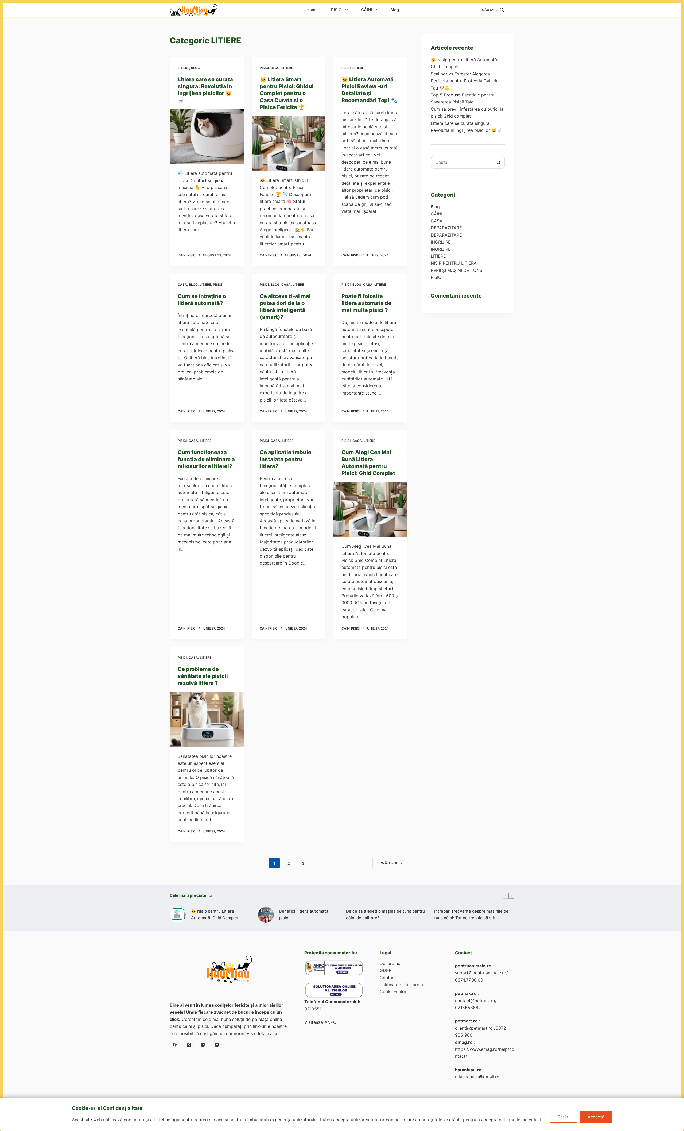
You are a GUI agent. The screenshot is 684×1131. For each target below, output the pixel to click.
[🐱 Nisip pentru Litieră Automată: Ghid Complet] (178, 915)
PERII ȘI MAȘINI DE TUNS (456, 270)
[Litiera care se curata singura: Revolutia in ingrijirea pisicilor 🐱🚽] (207, 137)
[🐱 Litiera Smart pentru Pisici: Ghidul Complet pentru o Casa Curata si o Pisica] (289, 144)
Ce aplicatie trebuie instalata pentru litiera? (285, 459)
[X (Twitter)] (189, 1045)
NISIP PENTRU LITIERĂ (454, 263)
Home (312, 10)
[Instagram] (203, 1045)
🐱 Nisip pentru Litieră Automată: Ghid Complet (215, 914)
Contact (388, 977)
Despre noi (391, 963)
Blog (394, 10)
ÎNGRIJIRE (441, 242)
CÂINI (366, 10)
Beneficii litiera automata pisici (303, 914)
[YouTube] (217, 1045)
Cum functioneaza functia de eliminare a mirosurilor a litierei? (206, 459)
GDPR (385, 970)
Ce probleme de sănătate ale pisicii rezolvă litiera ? (203, 676)
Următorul (387, 863)
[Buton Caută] (498, 162)
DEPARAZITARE (446, 227)
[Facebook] (175, 1045)
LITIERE (183, 68)
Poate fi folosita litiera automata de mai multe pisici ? (366, 303)
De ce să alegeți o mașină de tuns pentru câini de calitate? (385, 914)
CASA (182, 285)
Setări (563, 1117)
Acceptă (596, 1117)
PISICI (337, 10)
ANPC (330, 1022)
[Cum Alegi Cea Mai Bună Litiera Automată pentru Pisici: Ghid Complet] (370, 510)
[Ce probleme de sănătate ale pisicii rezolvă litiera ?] (207, 719)
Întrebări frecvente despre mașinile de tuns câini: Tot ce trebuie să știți (471, 914)
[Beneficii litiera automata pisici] (266, 915)
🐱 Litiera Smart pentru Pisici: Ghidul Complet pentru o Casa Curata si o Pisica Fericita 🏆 (287, 93)
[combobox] (461, 162)
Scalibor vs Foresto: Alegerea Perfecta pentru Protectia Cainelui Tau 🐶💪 (465, 81)
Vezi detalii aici (262, 1033)
